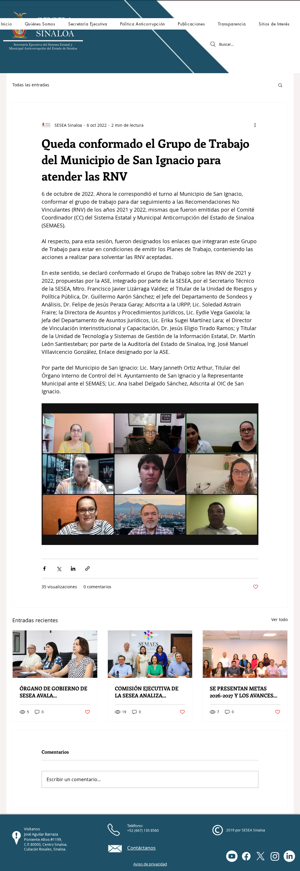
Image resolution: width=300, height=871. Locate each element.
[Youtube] (232, 856)
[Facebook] (246, 856)
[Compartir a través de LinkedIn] (73, 568)
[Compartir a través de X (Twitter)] (59, 568)
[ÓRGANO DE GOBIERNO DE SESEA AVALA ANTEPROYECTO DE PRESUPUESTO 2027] (55, 654)
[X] (260, 856)
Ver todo (279, 619)
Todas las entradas (30, 85)
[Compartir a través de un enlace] (87, 568)
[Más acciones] (254, 124)
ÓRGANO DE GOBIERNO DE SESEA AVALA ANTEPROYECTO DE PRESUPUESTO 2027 (53, 692)
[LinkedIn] (289, 856)
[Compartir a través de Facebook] (44, 568)
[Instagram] (275, 856)
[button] (40, 24)
